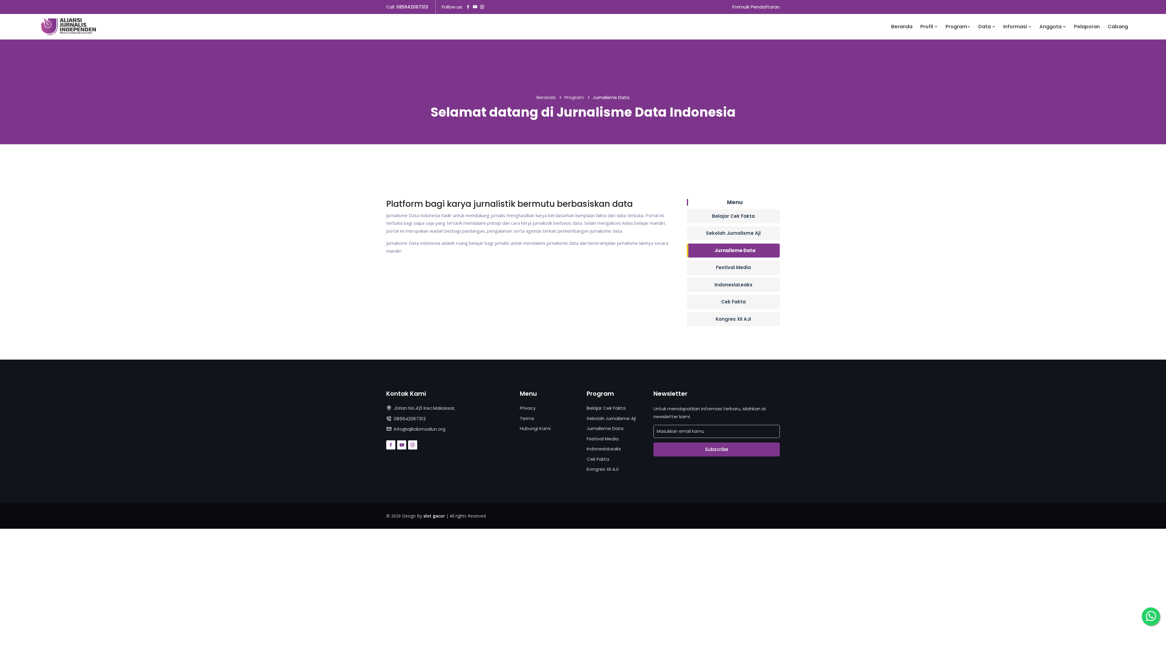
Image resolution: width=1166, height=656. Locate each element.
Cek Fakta (733, 302)
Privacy (528, 408)
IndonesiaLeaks (733, 285)
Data (985, 26)
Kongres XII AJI (733, 319)
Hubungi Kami (535, 428)
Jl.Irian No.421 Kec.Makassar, (424, 408)
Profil (927, 26)
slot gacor (434, 516)
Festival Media (733, 267)
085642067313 (412, 7)
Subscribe (716, 449)
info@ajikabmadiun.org (419, 429)
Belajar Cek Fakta (733, 216)
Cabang (1118, 26)
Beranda (901, 26)
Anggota (1051, 26)
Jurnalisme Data (734, 250)
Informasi (1015, 26)
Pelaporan (1087, 26)
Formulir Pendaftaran (756, 7)
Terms (527, 418)
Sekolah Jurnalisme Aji (733, 233)
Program (956, 26)
